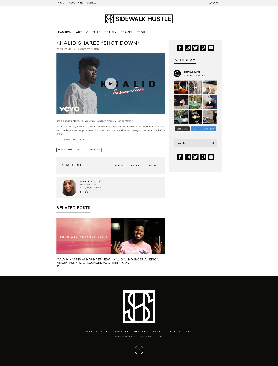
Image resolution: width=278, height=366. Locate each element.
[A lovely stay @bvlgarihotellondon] (181, 87)
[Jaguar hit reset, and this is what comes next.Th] (210, 117)
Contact (92, 3)
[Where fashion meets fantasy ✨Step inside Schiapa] (195, 87)
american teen (65, 150)
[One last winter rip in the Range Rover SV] (181, 117)
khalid (80, 150)
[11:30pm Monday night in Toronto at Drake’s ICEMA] (181, 102)
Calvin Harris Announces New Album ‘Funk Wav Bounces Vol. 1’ (83, 263)
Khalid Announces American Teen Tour (136, 261)
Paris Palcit (64, 49)
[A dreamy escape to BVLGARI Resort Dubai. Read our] (210, 87)
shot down (94, 150)
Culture (93, 32)
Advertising (76, 3)
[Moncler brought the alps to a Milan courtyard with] (195, 102)
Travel (127, 32)
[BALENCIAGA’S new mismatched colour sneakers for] (195, 117)
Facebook (119, 165)
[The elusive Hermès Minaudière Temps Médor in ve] (210, 102)
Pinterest (136, 165)
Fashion (65, 32)
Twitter (152, 165)
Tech (141, 32)
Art (79, 32)
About (62, 3)
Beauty (111, 32)
